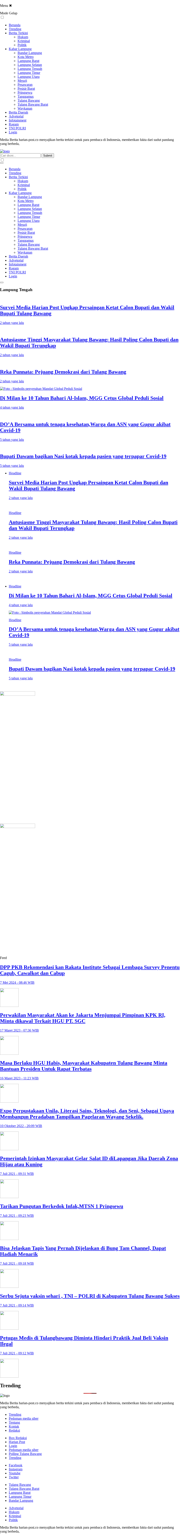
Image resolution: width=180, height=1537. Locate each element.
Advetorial (16, 116)
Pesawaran (25, 84)
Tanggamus (26, 96)
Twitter (14, 1477)
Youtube (14, 1473)
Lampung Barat (28, 61)
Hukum (23, 37)
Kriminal (24, 41)
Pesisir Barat (26, 88)
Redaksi (14, 1430)
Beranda (14, 25)
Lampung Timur (29, 73)
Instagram (15, 1469)
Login (13, 132)
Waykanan (25, 108)
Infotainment (17, 120)
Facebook (15, 1465)
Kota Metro (26, 57)
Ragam (14, 124)
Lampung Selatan (30, 65)
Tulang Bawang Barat (33, 104)
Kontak (14, 1426)
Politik (22, 45)
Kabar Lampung (20, 49)
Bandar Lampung (30, 53)
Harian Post (17, 1442)
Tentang (14, 1422)
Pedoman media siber (23, 1418)
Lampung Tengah (30, 69)
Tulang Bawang (29, 100)
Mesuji (22, 80)
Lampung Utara (29, 77)
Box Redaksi (18, 1438)
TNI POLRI (17, 128)
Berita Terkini (18, 33)
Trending (15, 29)
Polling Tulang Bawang (25, 1454)
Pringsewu (25, 92)
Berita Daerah (18, 112)
